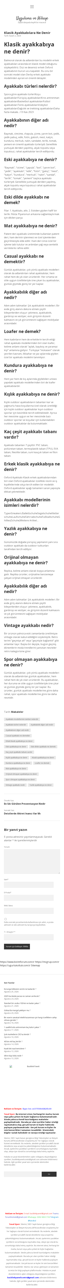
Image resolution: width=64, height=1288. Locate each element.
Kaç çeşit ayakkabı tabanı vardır (19, 752)
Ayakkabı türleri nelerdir (16, 724)
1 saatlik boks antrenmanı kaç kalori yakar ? (22, 1027)
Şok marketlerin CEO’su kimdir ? (17, 1034)
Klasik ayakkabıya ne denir (43, 757)
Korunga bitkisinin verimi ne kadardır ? (20, 989)
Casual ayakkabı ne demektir (18, 735)
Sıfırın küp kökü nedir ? (13, 1055)
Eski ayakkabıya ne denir (16, 746)
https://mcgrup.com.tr (47, 961)
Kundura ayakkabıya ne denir (18, 763)
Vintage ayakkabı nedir (15, 785)
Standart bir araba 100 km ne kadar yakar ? (22, 1003)
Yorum (7, 847)
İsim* (6, 879)
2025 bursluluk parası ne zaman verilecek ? (22, 996)
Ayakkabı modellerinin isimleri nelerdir (22, 719)
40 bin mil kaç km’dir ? (13, 1041)
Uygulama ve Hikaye (32, 18)
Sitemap (35, 965)
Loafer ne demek (42, 763)
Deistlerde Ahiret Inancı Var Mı (22, 813)
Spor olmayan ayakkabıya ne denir (20, 779)
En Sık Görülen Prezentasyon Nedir (24, 803)
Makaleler (17, 711)
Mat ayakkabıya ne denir (16, 768)
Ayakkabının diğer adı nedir (17, 730)
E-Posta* (7, 892)
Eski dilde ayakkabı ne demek (43, 746)
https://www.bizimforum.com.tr (17, 961)
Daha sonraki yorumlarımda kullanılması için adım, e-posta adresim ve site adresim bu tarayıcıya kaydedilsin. (28, 923)
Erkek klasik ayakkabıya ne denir (19, 741)
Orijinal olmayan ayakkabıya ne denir (21, 774)
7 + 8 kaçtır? (9, 932)
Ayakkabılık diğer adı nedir (42, 724)
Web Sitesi (8, 905)
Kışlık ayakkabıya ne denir (16, 757)
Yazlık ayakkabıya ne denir (41, 785)
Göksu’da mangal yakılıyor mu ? (17, 1010)
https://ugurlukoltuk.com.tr (15, 965)
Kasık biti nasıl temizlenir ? (15, 1048)
